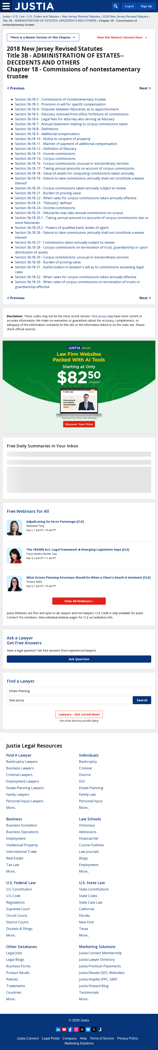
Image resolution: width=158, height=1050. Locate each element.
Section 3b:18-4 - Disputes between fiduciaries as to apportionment (67, 109)
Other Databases (21, 946)
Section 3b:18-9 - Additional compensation (47, 134)
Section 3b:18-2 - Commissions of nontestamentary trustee (60, 99)
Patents (12, 979)
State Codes (88, 896)
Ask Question (79, 659)
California (86, 909)
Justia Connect (28, 1038)
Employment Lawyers (22, 781)
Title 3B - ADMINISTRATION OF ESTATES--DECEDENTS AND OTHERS (49, 20)
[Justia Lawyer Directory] (100, 1029)
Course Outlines (91, 845)
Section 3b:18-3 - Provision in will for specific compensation (60, 104)
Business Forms (18, 966)
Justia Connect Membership (100, 953)
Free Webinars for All (28, 511)
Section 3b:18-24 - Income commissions (45, 208)
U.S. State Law (92, 882)
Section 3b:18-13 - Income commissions (45, 153)
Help (83, 1038)
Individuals (89, 755)
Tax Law (12, 864)
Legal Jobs (14, 953)
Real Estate (14, 858)
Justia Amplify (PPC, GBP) (98, 979)
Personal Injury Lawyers (24, 801)
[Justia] (34, 6)
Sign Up (146, 6)
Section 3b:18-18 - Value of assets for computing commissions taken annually (74, 173)
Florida (84, 915)
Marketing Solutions (97, 946)
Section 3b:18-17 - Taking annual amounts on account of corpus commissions (75, 168)
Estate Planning (91, 788)
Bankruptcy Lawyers (22, 761)
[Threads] (82, 1029)
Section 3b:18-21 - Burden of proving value (48, 193)
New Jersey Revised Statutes (81, 16)
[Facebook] (70, 1029)
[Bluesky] (88, 1029)
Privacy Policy (127, 1038)
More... (11, 807)
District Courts (17, 922)
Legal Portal (50, 1038)
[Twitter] (94, 1029)
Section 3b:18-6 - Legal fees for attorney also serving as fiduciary (65, 119)
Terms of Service (102, 1038)
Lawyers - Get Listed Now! (79, 714)
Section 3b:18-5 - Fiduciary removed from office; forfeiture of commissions (72, 114)
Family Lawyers (17, 794)
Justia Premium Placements (100, 966)
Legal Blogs (15, 959)
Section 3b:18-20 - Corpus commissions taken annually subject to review (70, 188)
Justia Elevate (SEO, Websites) (101, 972)
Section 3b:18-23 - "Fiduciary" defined (43, 203)
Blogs (83, 858)
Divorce (85, 774)
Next (143, 88)
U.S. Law (18, 16)
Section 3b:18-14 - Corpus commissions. (45, 158)
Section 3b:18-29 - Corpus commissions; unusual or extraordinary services (72, 257)
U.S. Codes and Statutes (43, 16)
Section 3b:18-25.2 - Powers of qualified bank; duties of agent (62, 227)
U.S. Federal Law (21, 882)
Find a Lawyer (21, 681)
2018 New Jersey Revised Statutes (125, 16)
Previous (17, 88)
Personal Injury (91, 801)
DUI (82, 781)
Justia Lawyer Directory (97, 959)
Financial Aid (88, 838)
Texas (83, 928)
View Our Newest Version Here (120, 37)
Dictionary (87, 825)
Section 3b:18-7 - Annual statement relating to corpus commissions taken (71, 124)
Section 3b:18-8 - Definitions (36, 129)
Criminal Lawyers (19, 774)
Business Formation (21, 825)
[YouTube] (64, 1029)
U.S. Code (13, 896)
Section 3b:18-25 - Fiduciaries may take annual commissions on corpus (69, 213)
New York (86, 922)
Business (14, 818)
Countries (13, 992)
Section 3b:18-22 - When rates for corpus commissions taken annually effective (75, 198)
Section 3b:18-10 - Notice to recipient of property (53, 139)
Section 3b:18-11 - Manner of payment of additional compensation (66, 143)
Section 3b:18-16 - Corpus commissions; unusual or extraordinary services (72, 163)
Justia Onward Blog (94, 986)
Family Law (87, 794)
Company (70, 1038)
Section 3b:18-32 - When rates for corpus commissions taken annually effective (75, 277)
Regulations (15, 902)
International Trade (21, 851)
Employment (16, 838)
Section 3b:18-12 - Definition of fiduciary (45, 148)
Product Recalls (18, 972)
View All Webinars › (79, 601)
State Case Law (90, 902)
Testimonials (89, 992)
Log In (129, 6)
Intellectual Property (22, 845)
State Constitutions (94, 889)
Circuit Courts (16, 915)
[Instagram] (76, 1029)
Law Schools (90, 818)
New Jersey (98, 316)
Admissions (87, 832)
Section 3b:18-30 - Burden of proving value (48, 262)
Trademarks (15, 986)
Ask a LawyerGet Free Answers (24, 640)
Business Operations (22, 832)
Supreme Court (18, 909)
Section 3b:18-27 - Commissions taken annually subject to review (64, 242)
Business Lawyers (20, 768)
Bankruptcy (88, 761)
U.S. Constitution (19, 889)
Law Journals (89, 851)
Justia (6, 16)
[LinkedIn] (58, 1029)
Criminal (85, 768)
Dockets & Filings (19, 928)
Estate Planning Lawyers (25, 788)
